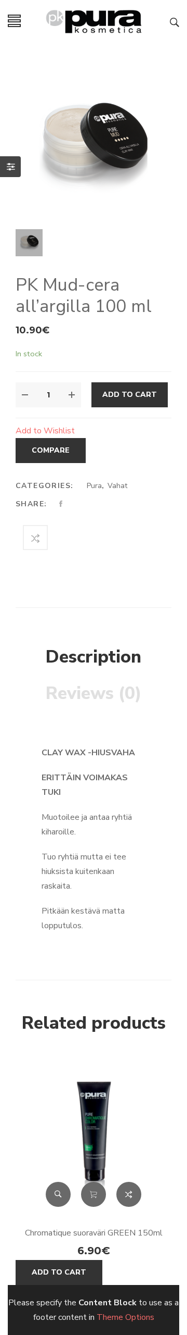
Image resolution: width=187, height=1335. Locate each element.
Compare (51, 450)
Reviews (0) (94, 693)
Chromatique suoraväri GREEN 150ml (94, 1233)
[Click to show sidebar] (10, 166)
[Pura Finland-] (93, 20)
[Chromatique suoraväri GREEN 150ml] (93, 1139)
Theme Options (125, 1317)
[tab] (93, 657)
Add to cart (129, 395)
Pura (94, 486)
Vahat (117, 486)
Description (93, 657)
